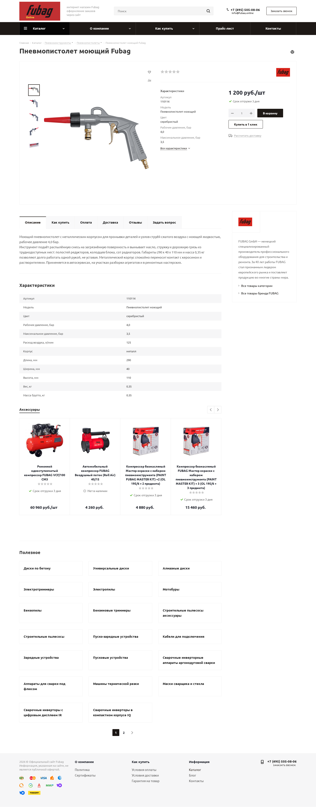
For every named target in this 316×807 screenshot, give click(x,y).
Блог (192, 775)
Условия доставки (145, 775)
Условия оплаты (144, 770)
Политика (82, 770)
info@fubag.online (243, 13)
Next (217, 410)
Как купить (140, 762)
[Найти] (208, 11)
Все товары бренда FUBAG (259, 293)
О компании (84, 762)
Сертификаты (85, 775)
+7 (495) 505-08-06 (245, 10)
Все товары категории (256, 286)
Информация (199, 762)
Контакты (196, 781)
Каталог (195, 770)
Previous (211, 410)
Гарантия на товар (146, 781)
